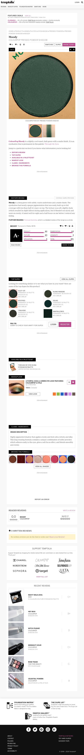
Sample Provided (68, 198)
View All (28, 16)
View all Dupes (67, 279)
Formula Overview (30, 220)
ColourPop (12, 22)
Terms (9, 748)
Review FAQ (11, 743)
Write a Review (69, 511)
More (44, 7)
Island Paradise (59, 292)
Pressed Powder (56, 31)
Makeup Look (17, 160)
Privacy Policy (12, 746)
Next (73, 49)
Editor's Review (18, 152)
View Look (33, 394)
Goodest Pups (64, 741)
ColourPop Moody (17, 141)
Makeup (28, 31)
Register (64, 324)
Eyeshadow (43, 31)
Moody (13, 37)
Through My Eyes (52, 144)
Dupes (58, 45)
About (9, 736)
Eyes (34, 31)
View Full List (42, 577)
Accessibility (12, 751)
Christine (32, 385)
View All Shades (42, 466)
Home (11, 31)
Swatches (37, 7)
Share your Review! (57, 537)
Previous (70, 49)
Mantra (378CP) (58, 311)
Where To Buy (67, 245)
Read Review (15, 245)
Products (19, 31)
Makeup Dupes (13, 7)
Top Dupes (16, 155)
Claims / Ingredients (21, 163)
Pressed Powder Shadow (34, 40)
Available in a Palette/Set (23, 158)
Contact (10, 738)
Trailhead (22, 310)
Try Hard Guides (65, 738)
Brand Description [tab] (18, 432)
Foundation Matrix (26, 7)
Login (77, 2)
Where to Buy (68, 45)
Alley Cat (21, 291)
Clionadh (12, 20)
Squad (55, 300)
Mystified (21, 300)
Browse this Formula (21, 166)
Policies (10, 741)
